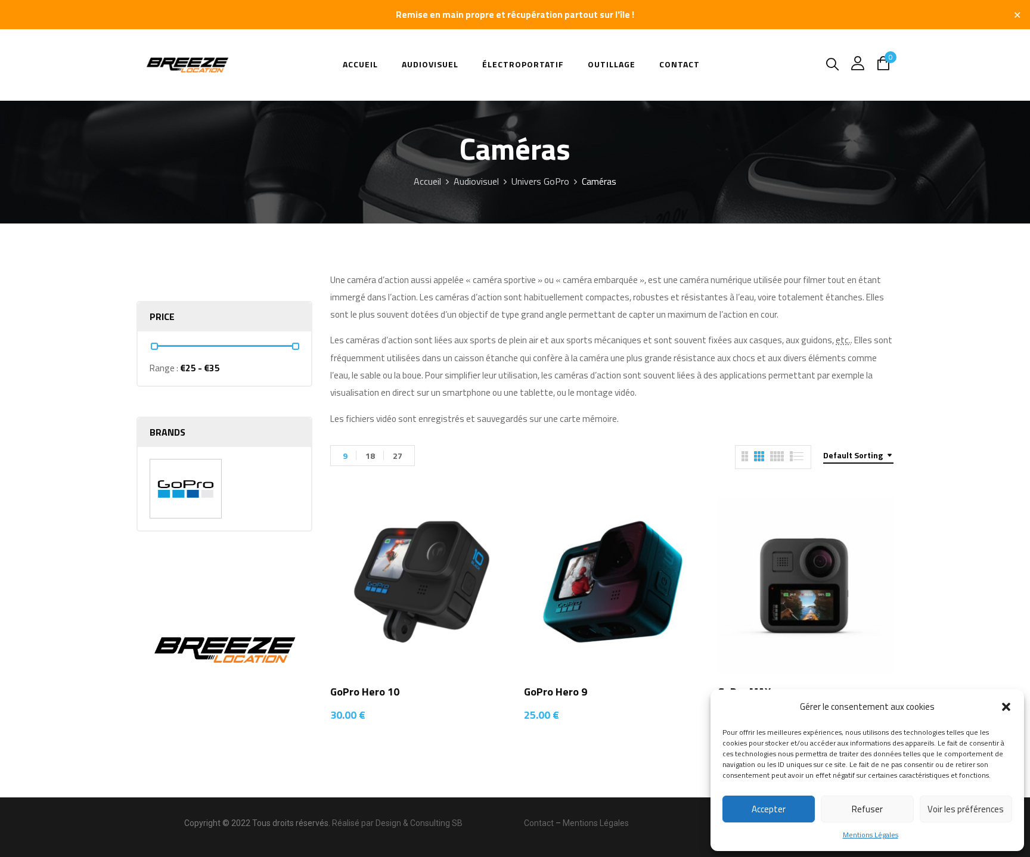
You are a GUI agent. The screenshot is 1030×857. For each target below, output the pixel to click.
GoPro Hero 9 (555, 692)
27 (397, 455)
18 (370, 455)
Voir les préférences (965, 809)
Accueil (427, 181)
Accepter (769, 809)
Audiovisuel (476, 181)
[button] (1006, 707)
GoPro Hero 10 (364, 692)
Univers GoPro (540, 181)
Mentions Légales (870, 834)
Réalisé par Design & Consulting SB (397, 823)
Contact (539, 823)
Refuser (867, 809)
